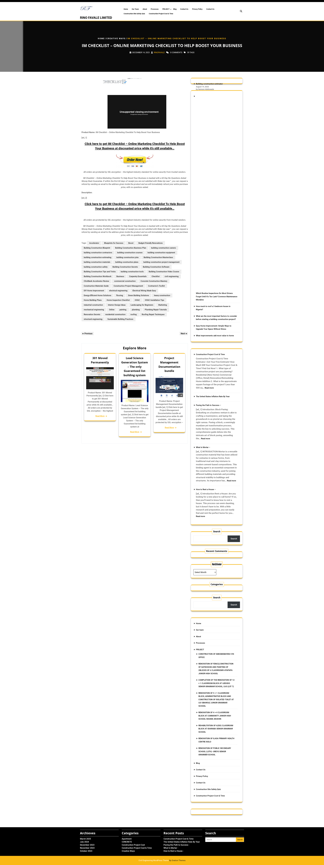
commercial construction (125, 281)
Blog (174, 9)
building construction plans (126, 262)
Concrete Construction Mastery (154, 281)
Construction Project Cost (133, 845)
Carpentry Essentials (138, 276)
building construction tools (132, 271)
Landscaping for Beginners (142, 305)
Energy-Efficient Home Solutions (97, 295)
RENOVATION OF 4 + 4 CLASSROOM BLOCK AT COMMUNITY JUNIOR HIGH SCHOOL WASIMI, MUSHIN (214, 715)
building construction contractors (98, 252)
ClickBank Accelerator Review (96, 281)
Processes (155, 9)
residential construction (115, 314)
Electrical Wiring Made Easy (144, 290)
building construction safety (95, 267)
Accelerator (94, 243)
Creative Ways (116, 38)
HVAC (137, 300)
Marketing (162, 305)
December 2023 (87, 845)
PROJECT (165, 9)
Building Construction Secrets (125, 267)
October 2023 (86, 851)
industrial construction (93, 305)
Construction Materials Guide (96, 286)
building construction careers (163, 248)
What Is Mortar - (171, 848)
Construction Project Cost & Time (161, 14)
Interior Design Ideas (117, 305)
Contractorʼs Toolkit (156, 286)
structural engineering (93, 319)
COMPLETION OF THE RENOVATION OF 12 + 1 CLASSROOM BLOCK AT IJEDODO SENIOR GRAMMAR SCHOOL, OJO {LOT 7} (216, 683)
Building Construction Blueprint (97, 248)
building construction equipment (161, 252)
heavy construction (162, 295)
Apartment (126, 839)
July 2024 (84, 842)
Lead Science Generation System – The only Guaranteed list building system (134, 366)
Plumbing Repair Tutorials (156, 309)
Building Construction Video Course (164, 271)
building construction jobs (127, 257)
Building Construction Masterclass (158, 257)
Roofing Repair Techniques (153, 314)
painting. (123, 309)
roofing (133, 314)
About (145, 9)
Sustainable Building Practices (120, 319)
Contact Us (184, 9)
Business (120, 276)
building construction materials (97, 262)
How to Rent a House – (206, 489)
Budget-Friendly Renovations (150, 243)
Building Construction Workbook (97, 276)
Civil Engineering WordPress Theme (162, 860)
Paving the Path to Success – (208, 405)
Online (111, 309)
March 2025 (85, 839)
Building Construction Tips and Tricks (100, 271)
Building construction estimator (209, 84)
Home (126, 9)
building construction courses (130, 252)
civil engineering (172, 276)
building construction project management (161, 262)
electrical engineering (118, 290)
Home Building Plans (93, 300)
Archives (216, 564)
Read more (209, 388)
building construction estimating (97, 257)
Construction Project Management (128, 286)
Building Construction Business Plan (130, 248)
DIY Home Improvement (94, 290)
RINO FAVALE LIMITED (96, 18)
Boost (130, 243)
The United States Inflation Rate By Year (213, 396)
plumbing (136, 309)
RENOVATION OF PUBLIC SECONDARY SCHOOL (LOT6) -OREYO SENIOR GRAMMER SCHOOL (214, 751)
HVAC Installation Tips (154, 300)
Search (216, 531)
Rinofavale (159, 52)
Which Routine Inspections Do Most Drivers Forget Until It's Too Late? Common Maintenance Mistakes (216, 296)
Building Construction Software (156, 267)
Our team (135, 9)
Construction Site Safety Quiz (134, 14)
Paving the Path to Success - (176, 845)
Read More (100, 416)
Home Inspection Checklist (118, 300)
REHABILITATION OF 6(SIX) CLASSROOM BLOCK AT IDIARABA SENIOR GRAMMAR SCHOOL (215, 728)
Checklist (156, 276)
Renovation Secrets (92, 314)
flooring (119, 295)
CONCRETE (127, 842)
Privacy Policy (197, 9)
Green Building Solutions (138, 295)
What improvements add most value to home (215, 335)
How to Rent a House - (174, 851)
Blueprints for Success (113, 243)
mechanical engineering (94, 309)
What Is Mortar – (203, 447)
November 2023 (87, 848)
